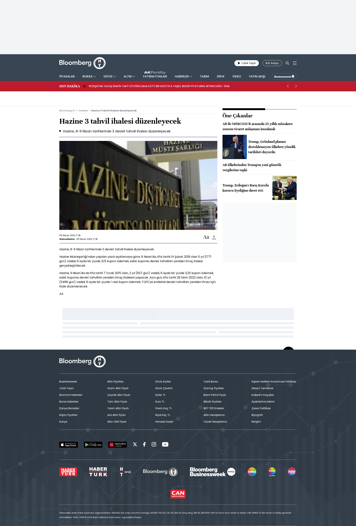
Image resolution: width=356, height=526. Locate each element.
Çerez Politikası (261, 408)
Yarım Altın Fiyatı (118, 408)
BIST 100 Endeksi (214, 408)
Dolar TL (160, 395)
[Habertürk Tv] (98, 472)
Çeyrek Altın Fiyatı (118, 395)
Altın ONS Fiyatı (116, 422)
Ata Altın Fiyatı (116, 415)
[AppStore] (68, 445)
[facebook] (144, 445)
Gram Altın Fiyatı (117, 388)
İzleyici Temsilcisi (262, 388)
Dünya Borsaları (69, 408)
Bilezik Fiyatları (213, 401)
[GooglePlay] (93, 445)
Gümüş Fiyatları (214, 388)
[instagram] (154, 445)
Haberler (83, 110)
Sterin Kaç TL (163, 408)
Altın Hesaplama (214, 415)
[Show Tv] (252, 472)
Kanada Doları (164, 422)
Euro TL (159, 401)
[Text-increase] (206, 237)
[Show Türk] (272, 472)
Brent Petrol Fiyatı (215, 395)
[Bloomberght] (82, 63)
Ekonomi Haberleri (70, 395)
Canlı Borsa (211, 381)
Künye (63, 422)
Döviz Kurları (163, 381)
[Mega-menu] (295, 63)
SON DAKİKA (69, 86)
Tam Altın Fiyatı (117, 401)
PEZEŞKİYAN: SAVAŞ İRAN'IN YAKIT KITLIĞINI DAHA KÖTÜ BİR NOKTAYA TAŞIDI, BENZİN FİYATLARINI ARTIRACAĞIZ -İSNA (159, 86)
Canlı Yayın (66, 388)
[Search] (287, 63)
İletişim (256, 422)
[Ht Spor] (125, 472)
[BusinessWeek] (284, 76)
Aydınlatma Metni (263, 401)
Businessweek (68, 381)
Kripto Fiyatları (68, 415)
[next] (296, 86)
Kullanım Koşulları (263, 395)
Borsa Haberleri (68, 401)
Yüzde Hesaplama (215, 422)
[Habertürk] (68, 472)
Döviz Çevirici (163, 388)
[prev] (288, 86)
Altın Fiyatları (115, 381)
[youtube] (165, 445)
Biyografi (257, 415)
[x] (135, 445)
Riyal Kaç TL (162, 415)
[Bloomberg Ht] (160, 472)
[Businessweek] (212, 472)
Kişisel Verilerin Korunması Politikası (274, 381)
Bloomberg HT (67, 110)
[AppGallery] (117, 445)
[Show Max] (292, 472)
